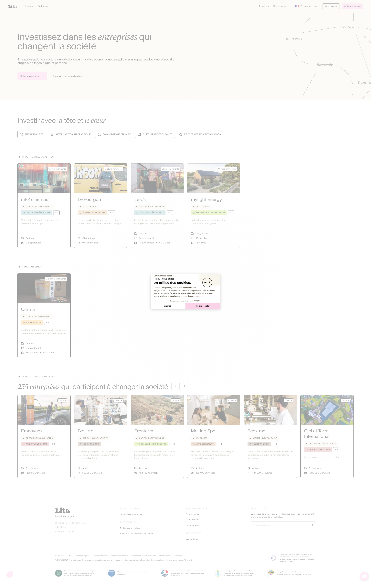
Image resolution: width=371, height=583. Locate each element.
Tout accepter (203, 306)
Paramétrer (168, 306)
